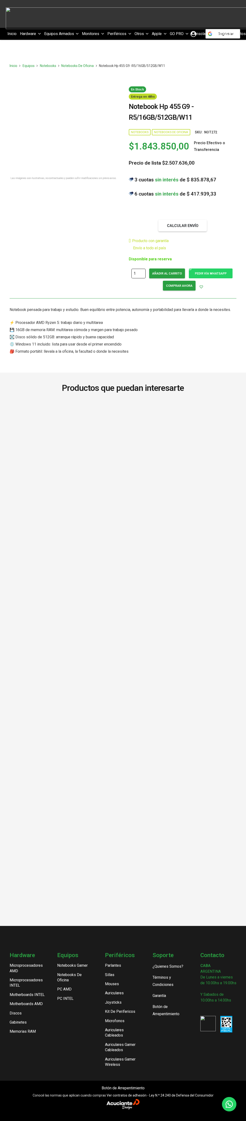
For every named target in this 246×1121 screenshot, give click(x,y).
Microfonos (114, 1021)
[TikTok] (219, 1009)
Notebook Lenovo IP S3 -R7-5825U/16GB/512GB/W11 (65, 794)
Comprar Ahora (179, 285)
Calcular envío (182, 225)
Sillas (109, 974)
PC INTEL (65, 998)
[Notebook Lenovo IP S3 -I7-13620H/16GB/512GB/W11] (180, 583)
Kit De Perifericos (120, 1011)
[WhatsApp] (227, 1009)
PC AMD (64, 989)
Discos (16, 1013)
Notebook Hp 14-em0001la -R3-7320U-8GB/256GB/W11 (65, 812)
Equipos (29, 66)
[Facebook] (210, 1009)
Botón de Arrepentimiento (123, 1088)
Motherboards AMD (26, 1004)
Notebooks (48, 66)
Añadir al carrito (167, 273)
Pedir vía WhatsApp (211, 273)
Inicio (13, 66)
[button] (38, 34)
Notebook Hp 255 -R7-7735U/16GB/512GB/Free (65, 769)
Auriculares (114, 993)
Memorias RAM (23, 1031)
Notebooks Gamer (72, 965)
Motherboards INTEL (27, 994)
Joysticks (113, 1002)
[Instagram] (202, 1009)
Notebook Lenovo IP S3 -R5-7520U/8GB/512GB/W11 (181, 794)
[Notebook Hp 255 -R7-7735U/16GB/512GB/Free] (65, 583)
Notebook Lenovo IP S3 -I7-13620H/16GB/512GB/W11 (180, 769)
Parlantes (113, 965)
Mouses (112, 984)
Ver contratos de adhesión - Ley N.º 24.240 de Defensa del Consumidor (160, 1095)
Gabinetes (18, 1022)
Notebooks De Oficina (77, 66)
